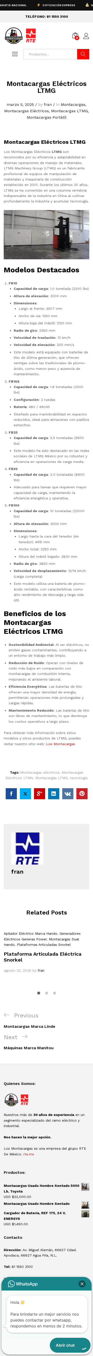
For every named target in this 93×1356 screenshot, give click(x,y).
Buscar (83, 54)
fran (48, 104)
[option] (46, 952)
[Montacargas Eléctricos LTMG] (11, 793)
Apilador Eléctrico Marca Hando (30, 933)
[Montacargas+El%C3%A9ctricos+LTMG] (25, 793)
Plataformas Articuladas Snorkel (44, 945)
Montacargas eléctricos (40, 772)
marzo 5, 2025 (20, 104)
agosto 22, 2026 (17, 970)
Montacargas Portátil (46, 117)
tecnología (79, 778)
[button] (82, 1283)
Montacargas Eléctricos (26, 111)
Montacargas (73, 104)
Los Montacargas (60, 744)
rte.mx (28, 1154)
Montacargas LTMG (69, 111)
